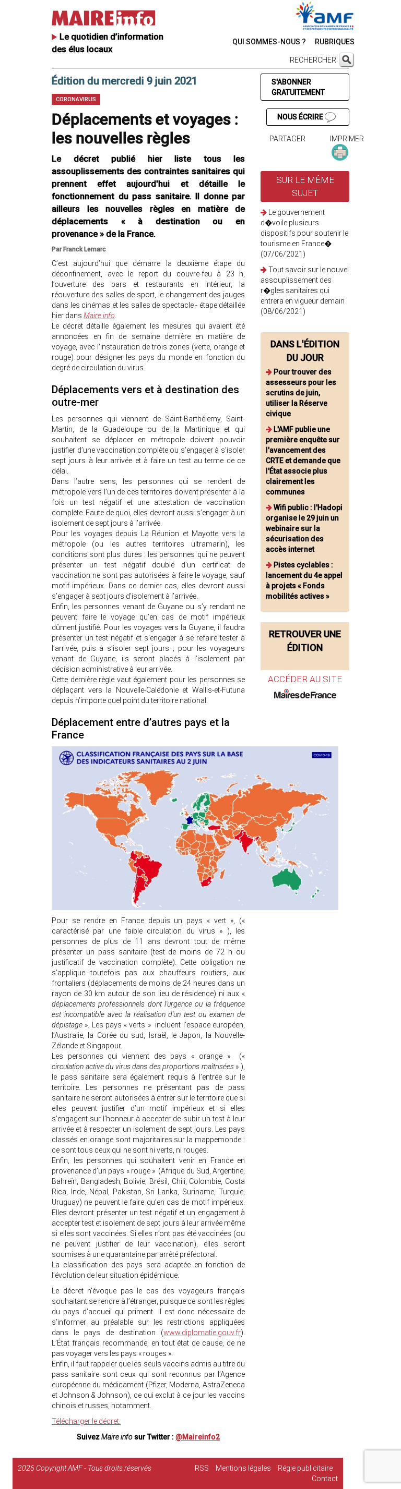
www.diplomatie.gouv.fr (202, 1332)
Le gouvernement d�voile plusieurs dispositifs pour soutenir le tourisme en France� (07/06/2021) (304, 233)
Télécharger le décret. (86, 1421)
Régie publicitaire (305, 1468)
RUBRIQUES (335, 42)
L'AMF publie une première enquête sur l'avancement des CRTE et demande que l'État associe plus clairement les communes (303, 460)
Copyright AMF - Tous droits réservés (93, 1468)
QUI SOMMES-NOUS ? (269, 42)
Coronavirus (76, 99)
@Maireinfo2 (197, 1437)
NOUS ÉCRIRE (301, 117)
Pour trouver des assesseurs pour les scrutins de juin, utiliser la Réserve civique (301, 393)
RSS (202, 1468)
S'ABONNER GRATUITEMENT (298, 87)
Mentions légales (243, 1468)
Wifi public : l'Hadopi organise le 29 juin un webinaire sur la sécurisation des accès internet (304, 528)
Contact (325, 1478)
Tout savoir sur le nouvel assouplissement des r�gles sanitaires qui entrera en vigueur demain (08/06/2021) (305, 290)
